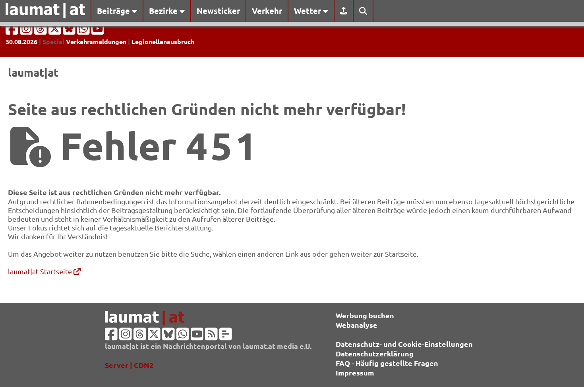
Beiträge (114, 11)
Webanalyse (356, 324)
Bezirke (164, 11)
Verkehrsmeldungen (96, 41)
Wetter (308, 11)
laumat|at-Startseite (40, 271)
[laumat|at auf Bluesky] (70, 31)
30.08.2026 (21, 41)
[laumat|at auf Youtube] (97, 31)
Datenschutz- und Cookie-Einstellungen (404, 343)
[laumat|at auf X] (55, 31)
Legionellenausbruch (162, 41)
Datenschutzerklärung (375, 353)
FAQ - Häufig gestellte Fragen (387, 363)
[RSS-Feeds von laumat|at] (211, 336)
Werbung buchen (365, 315)
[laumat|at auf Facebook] (13, 31)
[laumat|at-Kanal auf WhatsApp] (84, 31)
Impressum (355, 372)
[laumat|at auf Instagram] (27, 31)
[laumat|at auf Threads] (41, 31)
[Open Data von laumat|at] (225, 336)
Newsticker (218, 11)
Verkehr (267, 11)
